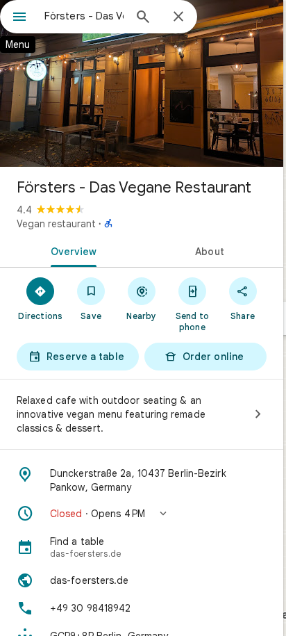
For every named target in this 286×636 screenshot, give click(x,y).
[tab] (71, 250)
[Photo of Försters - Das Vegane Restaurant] (141, 83)
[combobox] (84, 16)
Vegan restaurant (56, 224)
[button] (141, 514)
